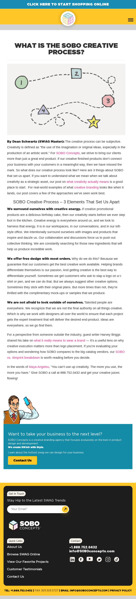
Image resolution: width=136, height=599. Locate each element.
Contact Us (22, 460)
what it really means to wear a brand (59, 340)
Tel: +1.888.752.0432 (18, 590)
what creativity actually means (88, 182)
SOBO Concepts (68, 153)
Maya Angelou (39, 367)
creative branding (86, 187)
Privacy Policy (121, 590)
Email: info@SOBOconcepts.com (84, 590)
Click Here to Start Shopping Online (68, 4)
